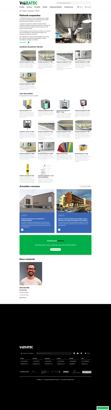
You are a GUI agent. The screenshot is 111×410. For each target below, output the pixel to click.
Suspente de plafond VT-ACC (64, 62)
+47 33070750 (36, 361)
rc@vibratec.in (84, 363)
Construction (31, 10)
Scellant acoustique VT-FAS (27, 175)
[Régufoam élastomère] (65, 147)
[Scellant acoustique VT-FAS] (28, 169)
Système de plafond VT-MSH (82, 62)
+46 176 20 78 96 (24, 295)
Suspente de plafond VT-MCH (45, 110)
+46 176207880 (24, 361)
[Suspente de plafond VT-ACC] (65, 55)
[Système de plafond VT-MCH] (28, 77)
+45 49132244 (48, 361)
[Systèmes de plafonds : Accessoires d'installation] (46, 169)
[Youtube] (77, 353)
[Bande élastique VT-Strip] (83, 147)
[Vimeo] (81, 353)
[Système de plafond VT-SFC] (28, 55)
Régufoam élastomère (62, 153)
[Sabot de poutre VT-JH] (28, 104)
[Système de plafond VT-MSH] (83, 55)
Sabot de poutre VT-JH (25, 110)
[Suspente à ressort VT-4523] (28, 125)
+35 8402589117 (72, 361)
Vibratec (40, 379)
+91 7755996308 (85, 361)
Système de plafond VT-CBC (45, 62)
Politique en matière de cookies (51, 379)
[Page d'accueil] (28, 4)
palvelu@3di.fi (72, 363)
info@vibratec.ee (61, 363)
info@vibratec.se (24, 363)
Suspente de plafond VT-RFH (82, 110)
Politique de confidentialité (67, 379)
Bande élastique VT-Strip (81, 153)
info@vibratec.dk (48, 363)
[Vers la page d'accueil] (26, 347)
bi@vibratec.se (23, 297)
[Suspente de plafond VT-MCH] (46, 104)
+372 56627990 (60, 361)
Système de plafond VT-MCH (27, 84)
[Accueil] (20, 11)
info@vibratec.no (36, 363)
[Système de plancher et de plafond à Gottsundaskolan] (37, 200)
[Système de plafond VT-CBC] (46, 55)
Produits (24, 10)
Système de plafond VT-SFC (27, 62)
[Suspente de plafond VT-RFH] (83, 104)
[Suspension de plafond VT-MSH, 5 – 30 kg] (65, 104)
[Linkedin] (74, 353)
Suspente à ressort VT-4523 (27, 131)
